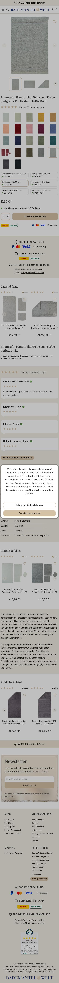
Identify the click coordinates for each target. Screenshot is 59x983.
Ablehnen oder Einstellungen (29, 505)
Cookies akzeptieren (29, 513)
